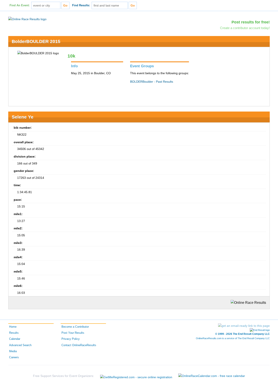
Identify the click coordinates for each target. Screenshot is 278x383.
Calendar (14, 338)
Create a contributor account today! (245, 28)
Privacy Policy (70, 338)
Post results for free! (251, 22)
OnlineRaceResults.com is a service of (233, 338)
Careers (14, 357)
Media (13, 351)
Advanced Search (20, 345)
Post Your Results (72, 332)
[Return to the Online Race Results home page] (27, 19)
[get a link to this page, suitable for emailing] (244, 325)
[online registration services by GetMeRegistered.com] (136, 376)
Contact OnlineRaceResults (78, 345)
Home (13, 326)
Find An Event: (20, 5)
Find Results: (81, 5)
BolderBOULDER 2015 (36, 41)
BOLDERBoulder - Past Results (151, 81)
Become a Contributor (75, 326)
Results (14, 332)
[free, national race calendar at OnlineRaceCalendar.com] (211, 375)
